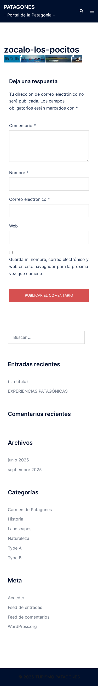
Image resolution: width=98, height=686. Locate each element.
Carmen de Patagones (30, 509)
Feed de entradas (25, 607)
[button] (81, 11)
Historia (15, 519)
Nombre (18, 172)
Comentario (22, 125)
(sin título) (18, 381)
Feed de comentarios (28, 617)
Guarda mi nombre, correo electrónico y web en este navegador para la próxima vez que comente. (49, 266)
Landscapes (19, 528)
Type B (14, 557)
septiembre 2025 (25, 469)
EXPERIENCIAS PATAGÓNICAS (38, 391)
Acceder (16, 597)
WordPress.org (22, 626)
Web (13, 225)
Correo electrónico (29, 199)
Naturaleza (18, 538)
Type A (15, 548)
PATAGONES (19, 7)
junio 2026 (18, 459)
